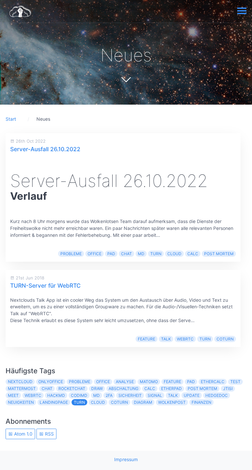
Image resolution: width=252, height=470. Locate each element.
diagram (143, 402)
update (192, 395)
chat (126, 253)
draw (97, 388)
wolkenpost (172, 402)
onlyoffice (50, 381)
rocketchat (71, 388)
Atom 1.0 (22, 434)
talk (166, 339)
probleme (71, 253)
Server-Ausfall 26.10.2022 (45, 149)
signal (155, 395)
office (94, 253)
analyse (125, 381)
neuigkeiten (21, 402)
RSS (49, 434)
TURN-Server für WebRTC (45, 285)
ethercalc (212, 381)
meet (13, 395)
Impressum (126, 459)
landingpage (54, 402)
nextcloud (20, 381)
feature (146, 339)
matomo (149, 381)
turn (155, 253)
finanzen (201, 402)
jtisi (228, 388)
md (141, 253)
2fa (109, 395)
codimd (79, 395)
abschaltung (123, 388)
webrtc (185, 339)
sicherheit (130, 395)
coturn (225, 339)
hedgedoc (216, 395)
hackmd (56, 395)
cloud (174, 253)
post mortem (219, 253)
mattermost (22, 388)
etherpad (171, 388)
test (235, 381)
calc (192, 253)
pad (111, 253)
